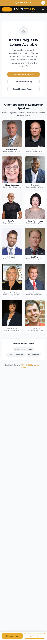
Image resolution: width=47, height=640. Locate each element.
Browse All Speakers (23, 74)
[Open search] (38, 9)
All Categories (33, 354)
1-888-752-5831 (24, 3)
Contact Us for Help (23, 81)
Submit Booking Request (23, 89)
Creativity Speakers (15, 354)
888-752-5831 (26, 365)
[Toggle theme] (43, 3)
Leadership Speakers (23, 349)
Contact (7, 9)
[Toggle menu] (43, 9)
